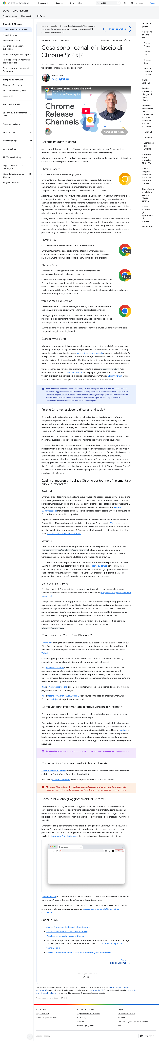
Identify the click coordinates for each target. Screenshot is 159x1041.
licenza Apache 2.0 (96, 990)
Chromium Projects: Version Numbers (60, 394)
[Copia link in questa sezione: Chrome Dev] (58, 240)
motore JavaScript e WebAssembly (63, 696)
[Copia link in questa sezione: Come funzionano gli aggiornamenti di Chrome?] (108, 799)
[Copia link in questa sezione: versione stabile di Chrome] (74, 301)
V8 (42, 696)
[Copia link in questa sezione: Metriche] (54, 541)
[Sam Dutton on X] (53, 80)
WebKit (44, 653)
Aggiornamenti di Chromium (88, 1013)
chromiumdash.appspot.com (110, 943)
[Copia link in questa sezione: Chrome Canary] (62, 169)
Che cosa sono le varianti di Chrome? (64, 533)
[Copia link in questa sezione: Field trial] (54, 491)
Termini (39, 1036)
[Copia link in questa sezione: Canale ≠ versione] (68, 338)
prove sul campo (99, 566)
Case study (60, 3)
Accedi (153, 3)
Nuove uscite (27, 16)
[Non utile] (129, 40)
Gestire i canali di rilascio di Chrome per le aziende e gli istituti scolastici (78, 952)
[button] (14, 114)
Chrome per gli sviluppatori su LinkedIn (133, 1021)
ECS (112, 523)
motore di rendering (58, 687)
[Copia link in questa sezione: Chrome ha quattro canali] (78, 141)
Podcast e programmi (85, 1025)
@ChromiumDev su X (126, 1013)
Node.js (53, 699)
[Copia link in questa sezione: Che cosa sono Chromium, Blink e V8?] (95, 635)
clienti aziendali (49, 896)
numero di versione (73, 372)
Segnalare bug (53, 948)
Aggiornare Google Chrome (64, 836)
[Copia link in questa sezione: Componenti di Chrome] (70, 583)
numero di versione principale (89, 353)
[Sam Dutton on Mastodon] (60, 80)
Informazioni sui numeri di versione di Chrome (66, 931)
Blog (72, 3)
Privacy (47, 1036)
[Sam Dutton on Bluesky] (63, 80)
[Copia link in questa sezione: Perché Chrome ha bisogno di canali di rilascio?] (107, 409)
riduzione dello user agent (88, 394)
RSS (119, 1025)
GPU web (41, 16)
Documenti (43, 3)
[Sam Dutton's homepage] (67, 80)
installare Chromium (55, 667)
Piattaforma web (10, 16)
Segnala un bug (42, 1013)
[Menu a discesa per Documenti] (51, 2)
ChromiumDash (115, 376)
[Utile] (125, 40)
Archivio (80, 1021)
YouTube (121, 1017)
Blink (43, 687)
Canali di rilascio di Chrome (53, 771)
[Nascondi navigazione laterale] (29, 1036)
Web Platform (21, 10)
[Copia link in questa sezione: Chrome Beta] (59, 265)
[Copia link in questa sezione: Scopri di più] (60, 920)
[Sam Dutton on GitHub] (57, 80)
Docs (6, 10)
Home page (45, 40)
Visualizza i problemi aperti (46, 1017)
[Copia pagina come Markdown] (77, 55)
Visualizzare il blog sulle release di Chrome (65, 936)
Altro (80, 3)
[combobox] (108, 3)
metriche (123, 730)
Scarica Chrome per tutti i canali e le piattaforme (68, 927)
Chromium (46, 643)
